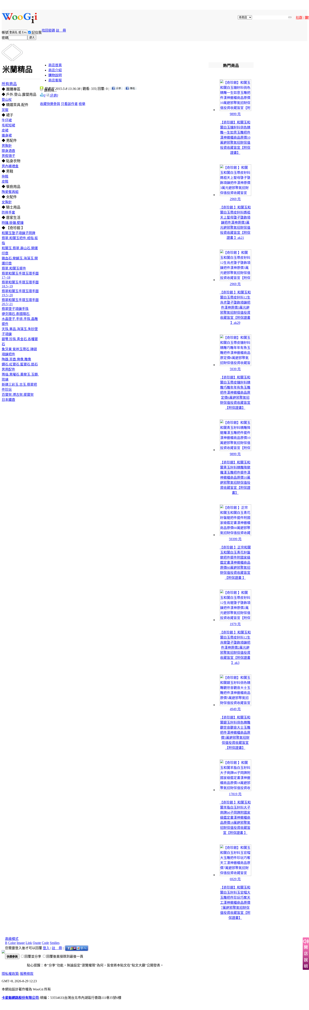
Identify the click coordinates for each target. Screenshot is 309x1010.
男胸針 (7, 146)
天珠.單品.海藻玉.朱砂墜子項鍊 (20, 331)
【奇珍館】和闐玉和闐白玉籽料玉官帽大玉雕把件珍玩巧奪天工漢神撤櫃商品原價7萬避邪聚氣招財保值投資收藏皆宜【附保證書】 (235, 903)
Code (45, 943)
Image (21, 943)
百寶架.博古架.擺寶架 (18, 394)
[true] (290, 17)
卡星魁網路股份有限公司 (20, 997)
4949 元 (235, 709)
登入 (46, 948)
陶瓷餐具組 (10, 192)
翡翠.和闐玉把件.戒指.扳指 (20, 240)
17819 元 (235, 794)
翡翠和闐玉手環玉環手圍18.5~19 (20, 284)
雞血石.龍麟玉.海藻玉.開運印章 (20, 260)
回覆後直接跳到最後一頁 (64, 956)
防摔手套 (8, 212)
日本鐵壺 (8, 399)
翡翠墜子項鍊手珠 (15, 309)
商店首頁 (55, 65)
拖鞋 (5, 176)
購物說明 (55, 75)
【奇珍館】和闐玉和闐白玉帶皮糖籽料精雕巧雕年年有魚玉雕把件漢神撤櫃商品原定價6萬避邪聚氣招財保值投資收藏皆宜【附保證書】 (235, 392)
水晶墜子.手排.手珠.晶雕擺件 (20, 321)
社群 (299, 17)
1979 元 (235, 624)
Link (29, 943)
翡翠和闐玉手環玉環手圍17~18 (20, 275)
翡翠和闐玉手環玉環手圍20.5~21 (20, 302)
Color (12, 943)
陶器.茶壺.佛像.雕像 (16, 359)
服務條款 (26, 973)
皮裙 (5, 130)
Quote (37, 943)
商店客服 (55, 80)
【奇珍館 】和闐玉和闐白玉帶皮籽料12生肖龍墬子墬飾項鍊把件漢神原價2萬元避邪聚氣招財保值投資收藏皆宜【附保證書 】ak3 (235, 647)
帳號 (5, 32)
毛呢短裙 (8, 125)
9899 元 (235, 114)
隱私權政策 (10, 973)
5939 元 (235, 369)
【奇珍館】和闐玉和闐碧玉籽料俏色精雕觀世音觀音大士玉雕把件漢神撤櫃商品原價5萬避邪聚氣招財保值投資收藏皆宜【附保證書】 (235, 733)
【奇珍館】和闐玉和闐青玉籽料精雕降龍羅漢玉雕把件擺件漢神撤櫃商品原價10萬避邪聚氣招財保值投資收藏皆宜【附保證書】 (235, 477)
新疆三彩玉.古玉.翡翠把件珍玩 (19, 387)
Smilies (54, 943)
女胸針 (7, 202)
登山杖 (7, 99)
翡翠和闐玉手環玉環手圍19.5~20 (20, 293)
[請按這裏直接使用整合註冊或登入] (76, 948)
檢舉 (82, 104)
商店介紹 (55, 70)
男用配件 (8, 369)
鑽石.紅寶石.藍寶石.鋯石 (20, 364)
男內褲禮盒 (10, 166)
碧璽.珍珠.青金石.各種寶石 (20, 341)
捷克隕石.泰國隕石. (16, 314)
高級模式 (11, 939)
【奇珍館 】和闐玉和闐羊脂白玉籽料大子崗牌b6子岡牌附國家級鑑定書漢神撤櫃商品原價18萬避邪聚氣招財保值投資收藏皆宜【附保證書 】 (235, 818)
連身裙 (7, 135)
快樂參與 (53, 104)
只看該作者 (69, 104)
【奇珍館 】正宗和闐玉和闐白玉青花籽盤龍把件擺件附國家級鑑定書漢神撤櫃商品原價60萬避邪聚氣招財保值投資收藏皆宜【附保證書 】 (235, 562)
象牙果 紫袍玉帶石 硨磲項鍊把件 (19, 351)
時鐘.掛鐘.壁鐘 (13, 223)
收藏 (43, 104)
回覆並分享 (32, 956)
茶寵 (5, 110)
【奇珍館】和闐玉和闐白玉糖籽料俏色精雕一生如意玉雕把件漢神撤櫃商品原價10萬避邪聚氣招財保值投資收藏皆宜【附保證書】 (235, 137)
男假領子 (8, 156)
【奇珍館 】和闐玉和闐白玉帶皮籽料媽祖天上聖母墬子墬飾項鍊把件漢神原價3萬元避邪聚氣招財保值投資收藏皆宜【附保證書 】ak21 (235, 222)
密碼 (5, 38)
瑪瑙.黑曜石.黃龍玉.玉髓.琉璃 (20, 377)
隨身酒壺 (8, 151)
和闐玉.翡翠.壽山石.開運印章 (20, 250)
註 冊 (61, 30)
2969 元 (235, 199)
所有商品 (9, 84)
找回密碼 (48, 30)
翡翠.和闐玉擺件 (14, 268)
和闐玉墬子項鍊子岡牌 (18, 233)
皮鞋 (5, 181)
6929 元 (235, 879)
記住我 (37, 32)
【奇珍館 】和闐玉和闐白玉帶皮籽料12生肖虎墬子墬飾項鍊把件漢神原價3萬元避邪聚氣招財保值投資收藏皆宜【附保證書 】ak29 (235, 307)
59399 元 (235, 539)
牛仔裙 (7, 120)
